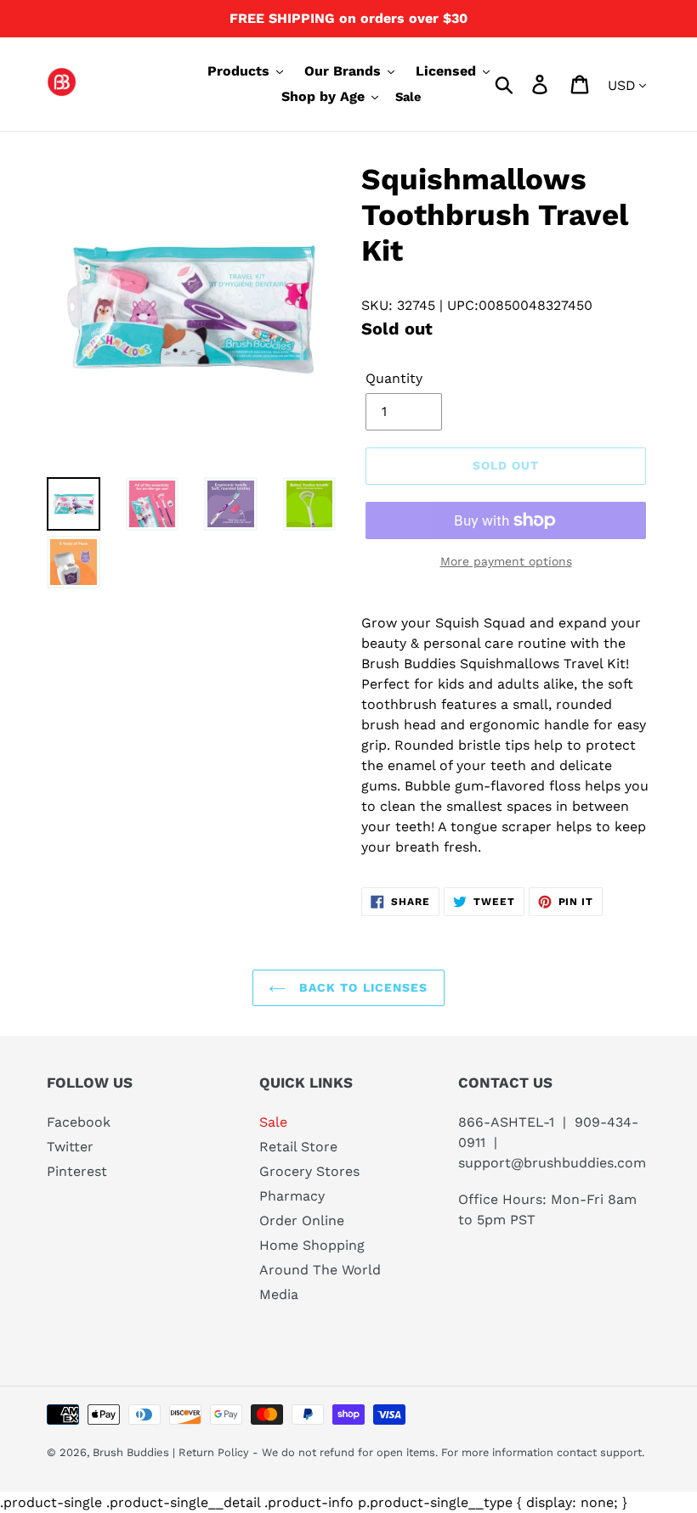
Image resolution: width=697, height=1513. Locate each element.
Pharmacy (292, 1196)
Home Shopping (312, 1245)
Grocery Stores (309, 1171)
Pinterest (77, 1171)
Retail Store (298, 1147)
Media (278, 1294)
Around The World (320, 1270)
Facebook (78, 1122)
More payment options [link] (506, 561)
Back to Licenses (361, 987)
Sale (273, 1122)
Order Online (301, 1220)
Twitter (70, 1147)
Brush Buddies (133, 1452)
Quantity (394, 378)
